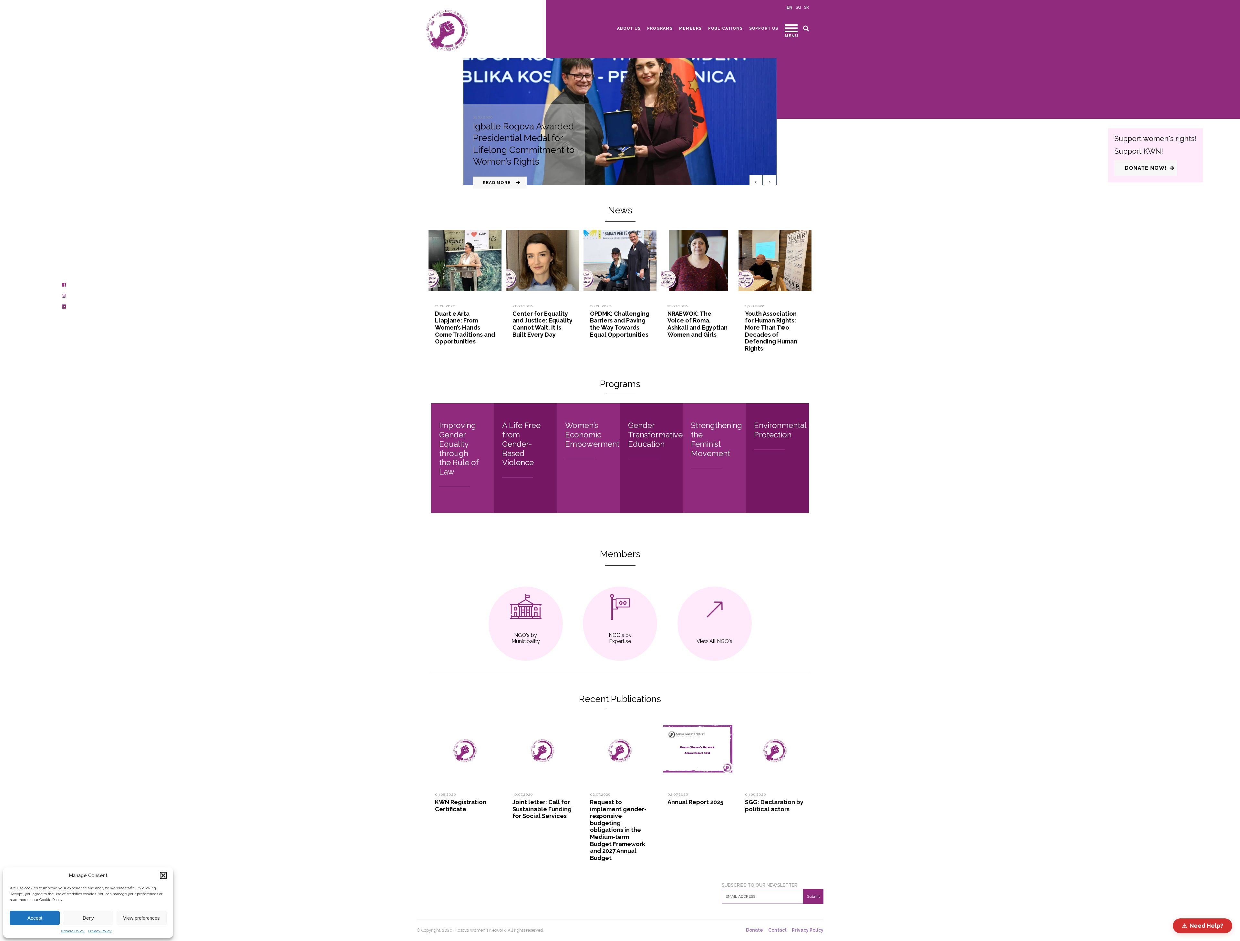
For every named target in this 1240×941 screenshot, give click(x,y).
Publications (725, 28)
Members (690, 28)
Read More (497, 182)
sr (806, 7)
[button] (163, 875)
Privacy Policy (100, 931)
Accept (34, 918)
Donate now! (1146, 168)
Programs (660, 28)
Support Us (763, 28)
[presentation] (755, 181)
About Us (629, 28)
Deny (88, 918)
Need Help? (1202, 925)
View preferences (141, 918)
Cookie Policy (73, 931)
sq (798, 7)
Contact (777, 930)
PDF (484, 724)
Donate (754, 930)
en (789, 7)
